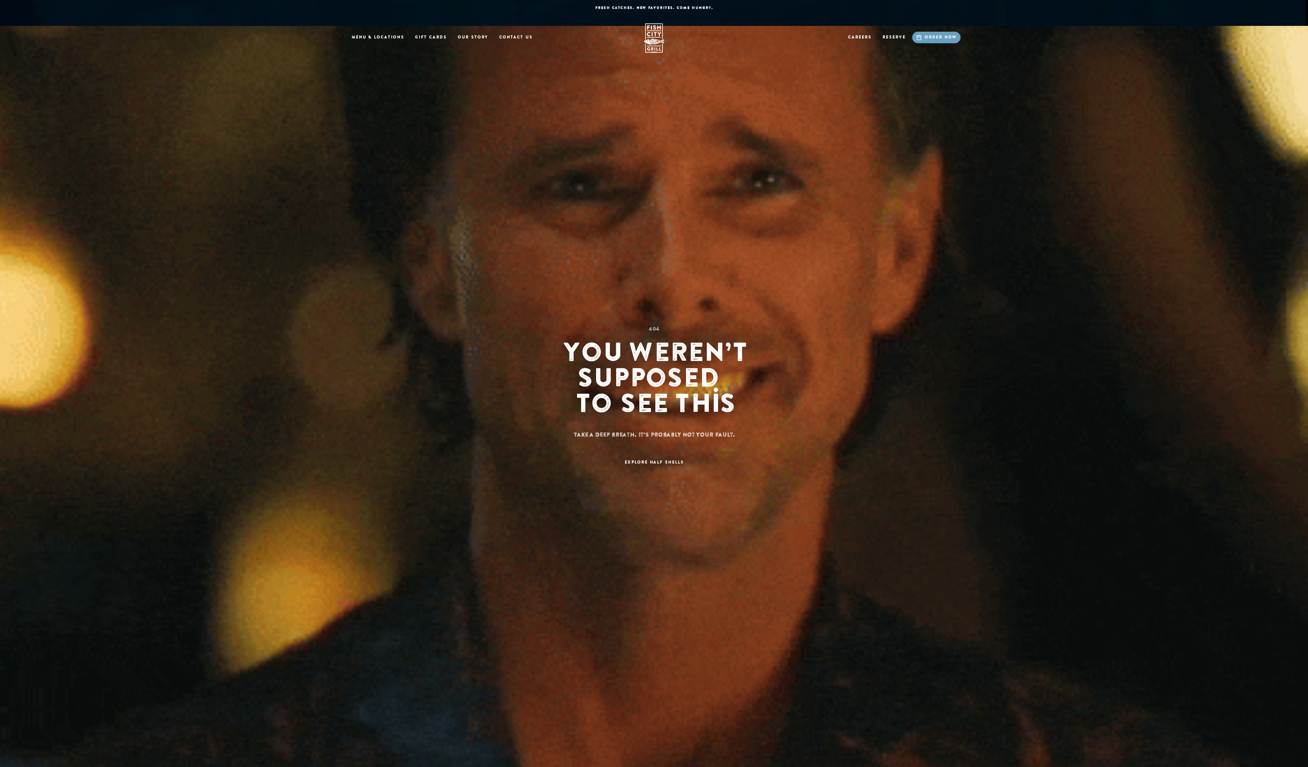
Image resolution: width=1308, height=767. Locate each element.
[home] (654, 38)
